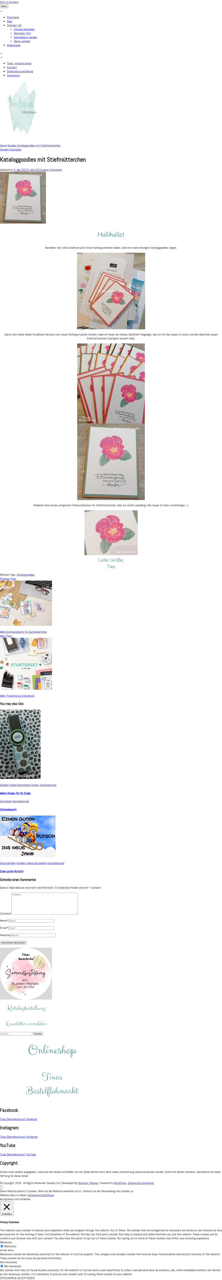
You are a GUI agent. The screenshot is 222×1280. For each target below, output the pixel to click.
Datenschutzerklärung (20, 71)
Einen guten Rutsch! (11, 871)
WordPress (120, 1183)
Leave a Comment (51, 170)
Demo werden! (22, 41)
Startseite (13, 17)
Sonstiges (15, 149)
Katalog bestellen (24, 29)
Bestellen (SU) (22, 33)
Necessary (10, 1246)
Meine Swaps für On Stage (15, 793)
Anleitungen (13, 45)
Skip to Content (9, 2)
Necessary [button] (6, 1242)
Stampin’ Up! (14, 25)
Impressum (13, 75)
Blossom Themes (88, 1183)
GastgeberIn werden (25, 37)
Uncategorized (48, 785)
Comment (5, 913)
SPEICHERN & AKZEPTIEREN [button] (17, 1278)
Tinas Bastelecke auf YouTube (18, 1154)
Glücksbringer (8, 863)
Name (4, 921)
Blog (9, 21)
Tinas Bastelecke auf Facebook (18, 1119)
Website (5, 935)
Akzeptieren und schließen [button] (15, 1199)
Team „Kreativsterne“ (19, 63)
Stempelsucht (8, 809)
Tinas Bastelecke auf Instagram (19, 1137)
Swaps (35, 785)
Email (4, 928)
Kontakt (12, 67)
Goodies (4, 149)
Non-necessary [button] (8, 1262)
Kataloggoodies (26, 575)
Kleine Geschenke (20, 785)
